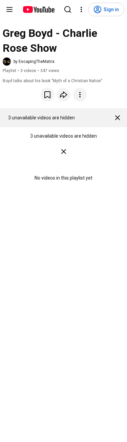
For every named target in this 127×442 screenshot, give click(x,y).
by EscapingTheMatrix (34, 61)
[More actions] (80, 94)
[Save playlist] (47, 94)
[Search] (68, 9)
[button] (29, 61)
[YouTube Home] (38, 9)
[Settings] (81, 9)
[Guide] (9, 9)
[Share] (63, 94)
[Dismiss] (117, 117)
